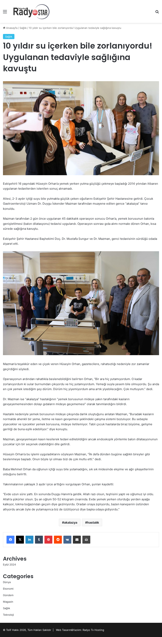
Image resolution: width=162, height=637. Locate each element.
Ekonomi (8, 588)
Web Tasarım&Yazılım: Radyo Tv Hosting (80, 629)
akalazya (70, 522)
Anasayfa (11, 27)
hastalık (93, 522)
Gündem (8, 595)
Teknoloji (8, 614)
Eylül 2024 (9, 564)
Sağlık (23, 27)
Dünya (7, 582)
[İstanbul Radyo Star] (31, 11)
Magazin (8, 601)
